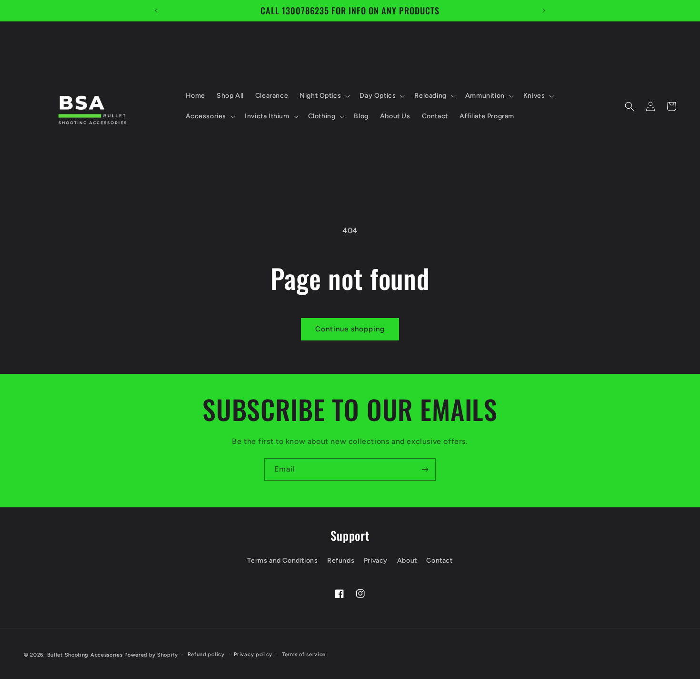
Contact (439, 560)
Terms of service (304, 654)
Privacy (376, 560)
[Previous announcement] (156, 10)
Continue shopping (350, 329)
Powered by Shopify (151, 655)
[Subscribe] (424, 469)
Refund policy (206, 654)
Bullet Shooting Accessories (85, 655)
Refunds (340, 560)
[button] (324, 96)
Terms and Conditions (282, 560)
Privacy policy (253, 654)
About (407, 560)
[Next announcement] (543, 10)
